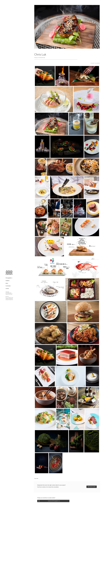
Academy (7, 280)
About (7, 283)
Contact (7, 288)
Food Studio (8, 285)
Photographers (9, 277)
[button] (91, 487)
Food (37, 478)
